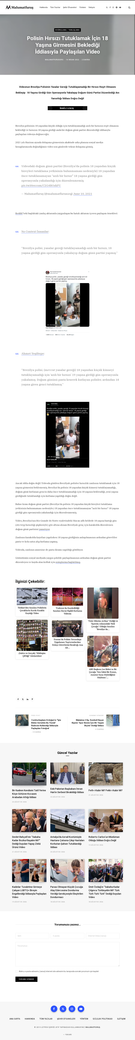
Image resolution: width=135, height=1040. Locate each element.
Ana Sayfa (14, 1019)
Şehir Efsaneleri (66, 1019)
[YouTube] (81, 1009)
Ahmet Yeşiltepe (32, 353)
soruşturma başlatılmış (68, 562)
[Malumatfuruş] (19, 7)
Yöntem (84, 1019)
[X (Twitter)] (63, 1009)
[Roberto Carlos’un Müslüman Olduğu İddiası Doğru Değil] (106, 820)
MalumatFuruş (93, 1027)
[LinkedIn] (27, 699)
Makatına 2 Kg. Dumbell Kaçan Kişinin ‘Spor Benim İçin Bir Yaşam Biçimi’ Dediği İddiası (88, 723)
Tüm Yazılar (46, 1019)
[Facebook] (18, 699)
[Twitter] (23, 699)
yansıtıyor (44, 529)
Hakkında (30, 1019)
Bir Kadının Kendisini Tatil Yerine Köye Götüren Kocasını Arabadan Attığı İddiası (29, 794)
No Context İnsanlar (35, 231)
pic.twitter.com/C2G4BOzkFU (41, 185)
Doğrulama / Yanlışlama (67, 30)
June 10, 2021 (82, 194)
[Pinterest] (32, 699)
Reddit (19, 213)
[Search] (128, 7)
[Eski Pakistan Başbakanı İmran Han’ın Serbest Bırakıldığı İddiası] (67, 773)
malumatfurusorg (54, 59)
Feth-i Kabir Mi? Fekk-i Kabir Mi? (105, 790)
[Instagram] (72, 1009)
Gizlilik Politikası (103, 1019)
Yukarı (68, 1035)
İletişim (121, 1019)
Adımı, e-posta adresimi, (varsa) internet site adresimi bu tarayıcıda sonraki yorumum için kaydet (59, 971)
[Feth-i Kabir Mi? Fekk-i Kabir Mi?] (106, 774)
